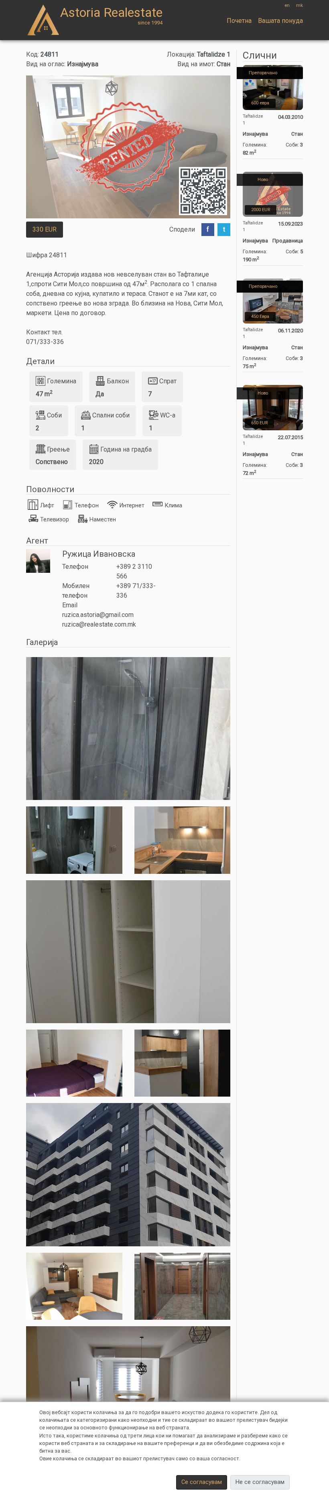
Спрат (168, 381)
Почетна (239, 20)
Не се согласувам (260, 1482)
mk (299, 5)
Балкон (118, 381)
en (287, 5)
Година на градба (126, 449)
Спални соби (111, 415)
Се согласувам (201, 1482)
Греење (58, 449)
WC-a (167, 415)
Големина (61, 381)
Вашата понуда (280, 20)
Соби (54, 415)
